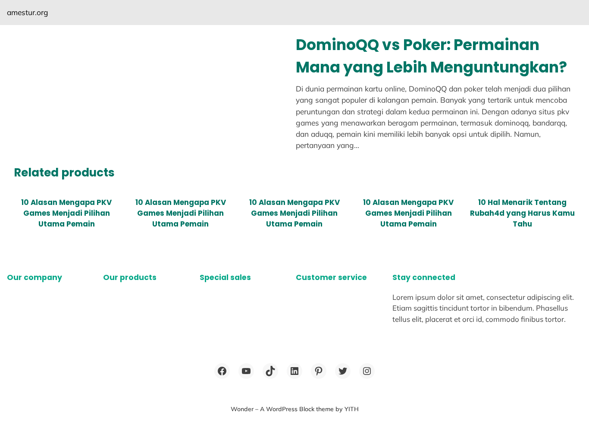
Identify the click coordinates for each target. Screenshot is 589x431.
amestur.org (27, 12)
